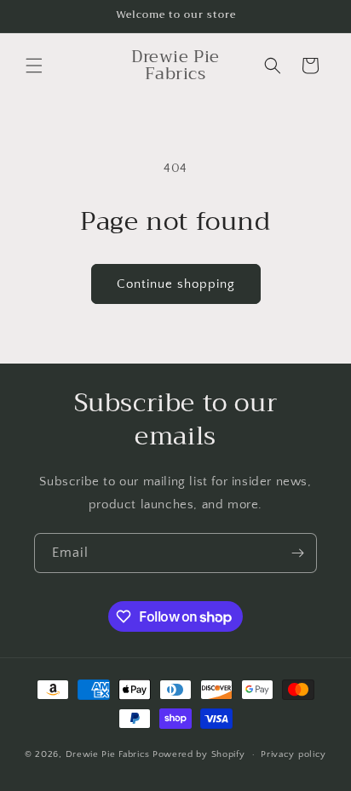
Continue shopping (176, 284)
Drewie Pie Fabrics (108, 754)
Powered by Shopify (198, 754)
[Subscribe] (297, 553)
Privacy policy (293, 754)
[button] (34, 65)
